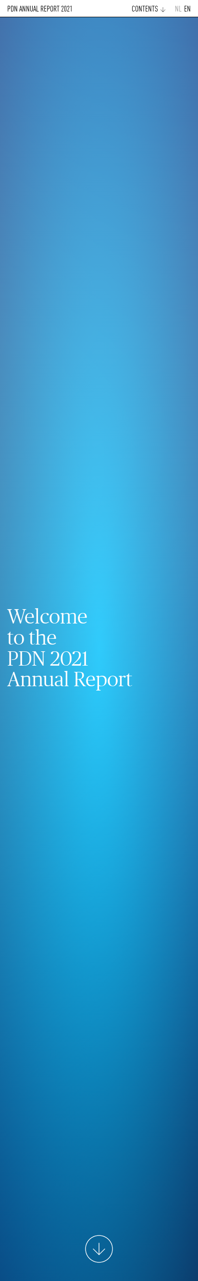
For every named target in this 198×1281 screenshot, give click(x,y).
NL (178, 9)
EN (187, 9)
